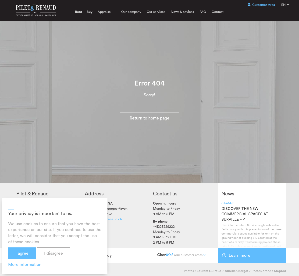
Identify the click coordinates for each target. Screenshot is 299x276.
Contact (218, 12)
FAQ (202, 12)
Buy (90, 12)
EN (284, 5)
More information (24, 264)
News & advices (182, 12)
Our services (156, 12)
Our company (131, 12)
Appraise (104, 12)
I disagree (53, 253)
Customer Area (263, 5)
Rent (78, 12)
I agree (21, 253)
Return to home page (149, 118)
